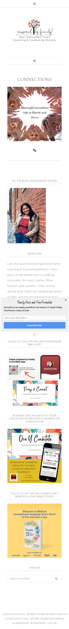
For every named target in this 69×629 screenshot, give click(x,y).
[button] (34, 302)
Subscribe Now (34, 325)
